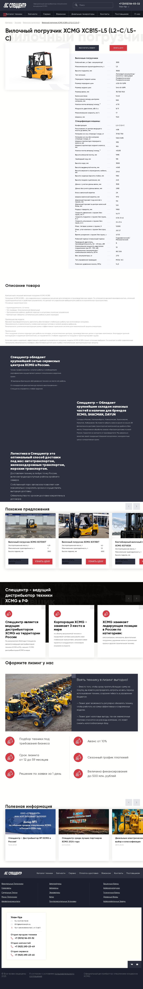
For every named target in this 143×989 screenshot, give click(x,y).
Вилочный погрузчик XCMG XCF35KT (80, 542)
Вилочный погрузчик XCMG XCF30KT (27, 542)
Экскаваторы (54, 893)
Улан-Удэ (123, 7)
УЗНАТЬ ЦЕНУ (118, 48)
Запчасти (32, 14)
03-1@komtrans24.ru (22, 924)
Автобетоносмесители (11, 901)
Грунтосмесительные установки (62, 901)
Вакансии (61, 14)
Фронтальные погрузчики (12, 884)
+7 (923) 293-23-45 (24, 955)
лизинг (14, 561)
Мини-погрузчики (9, 897)
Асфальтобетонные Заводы (114, 901)
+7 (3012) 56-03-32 (129, 4)
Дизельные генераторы (83, 14)
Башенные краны (111, 884)
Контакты (104, 14)
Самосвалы (6, 888)
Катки (51, 897)
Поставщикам (121, 14)
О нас (137, 14)
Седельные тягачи (9, 893)
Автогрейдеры (55, 884)
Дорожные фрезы (110, 897)
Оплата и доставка (88, 873)
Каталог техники (14, 14)
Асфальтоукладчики (111, 888)
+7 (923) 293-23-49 (25, 946)
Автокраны (53, 888)
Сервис (47, 14)
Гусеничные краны (111, 893)
